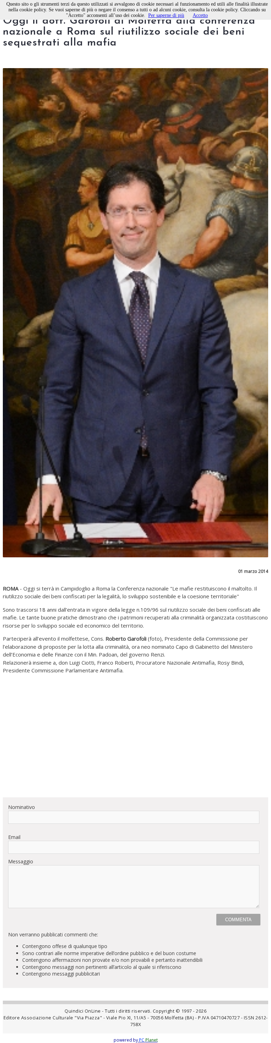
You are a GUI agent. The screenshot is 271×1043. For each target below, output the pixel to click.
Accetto (200, 15)
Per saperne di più (166, 15)
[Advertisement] (135, 742)
